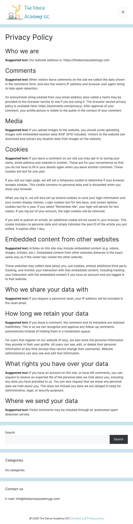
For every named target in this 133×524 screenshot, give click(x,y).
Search (10, 432)
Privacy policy (95, 518)
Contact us (78, 518)
